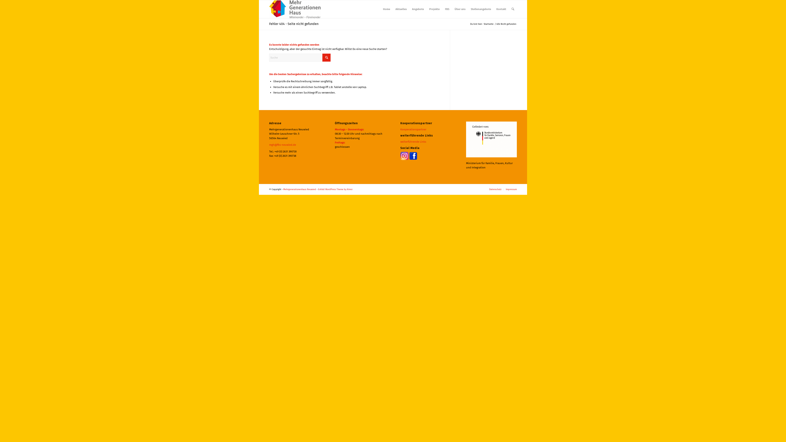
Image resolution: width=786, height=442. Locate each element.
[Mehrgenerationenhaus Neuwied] (295, 9)
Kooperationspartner (413, 129)
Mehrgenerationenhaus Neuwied (299, 189)
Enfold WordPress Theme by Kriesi (335, 189)
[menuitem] (386, 9)
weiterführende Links (413, 141)
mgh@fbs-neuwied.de (282, 144)
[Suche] (513, 9)
